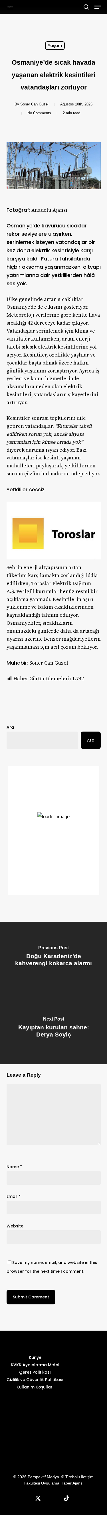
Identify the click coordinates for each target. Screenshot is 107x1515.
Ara (10, 727)
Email (14, 1196)
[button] (97, 7)
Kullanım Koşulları (35, 1387)
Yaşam (55, 45)
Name (14, 1167)
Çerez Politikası (35, 1372)
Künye (35, 1357)
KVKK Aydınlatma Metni (35, 1364)
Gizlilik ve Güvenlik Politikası (35, 1379)
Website (15, 1226)
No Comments (39, 113)
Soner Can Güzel (34, 104)
